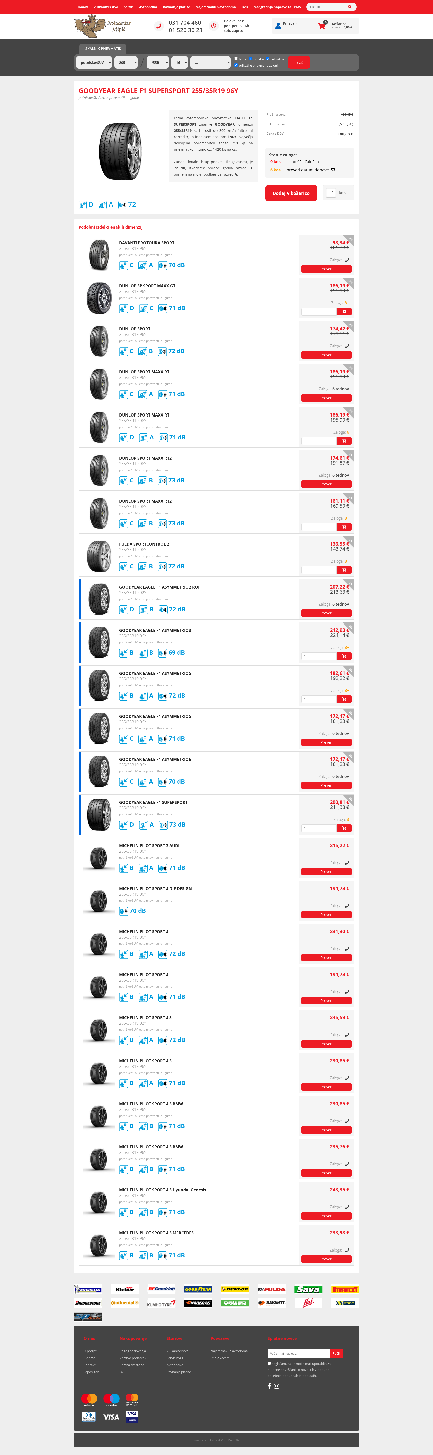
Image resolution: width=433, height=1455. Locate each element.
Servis (128, 7)
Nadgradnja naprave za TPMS (277, 7)
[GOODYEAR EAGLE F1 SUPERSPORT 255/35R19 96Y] (120, 151)
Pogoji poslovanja (133, 1351)
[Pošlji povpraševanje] (326, 269)
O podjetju (91, 1351)
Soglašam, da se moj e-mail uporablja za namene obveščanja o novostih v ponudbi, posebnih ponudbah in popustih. (299, 1369)
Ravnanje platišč (176, 7)
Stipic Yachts (220, 1358)
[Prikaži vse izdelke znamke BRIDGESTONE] (88, 1303)
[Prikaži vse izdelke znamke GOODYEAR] (198, 1289)
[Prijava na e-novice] (336, 1353)
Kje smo (89, 1358)
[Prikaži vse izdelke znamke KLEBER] (125, 1289)
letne (242, 59)
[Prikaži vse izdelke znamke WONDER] (345, 1303)
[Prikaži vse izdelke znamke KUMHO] (162, 1303)
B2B (245, 7)
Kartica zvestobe (132, 1365)
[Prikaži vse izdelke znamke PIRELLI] (345, 1289)
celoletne (277, 59)
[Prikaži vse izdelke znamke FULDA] (272, 1289)
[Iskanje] (352, 7)
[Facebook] (269, 1386)
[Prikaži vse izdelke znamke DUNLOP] (235, 1289)
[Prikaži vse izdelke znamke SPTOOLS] (88, 1317)
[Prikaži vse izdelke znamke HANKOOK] (198, 1303)
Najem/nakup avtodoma (216, 7)
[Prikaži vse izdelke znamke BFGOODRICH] (162, 1289)
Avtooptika (148, 7)
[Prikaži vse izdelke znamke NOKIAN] (235, 1303)
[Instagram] (276, 1386)
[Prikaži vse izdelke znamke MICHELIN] (88, 1289)
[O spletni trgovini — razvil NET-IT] (345, 1441)
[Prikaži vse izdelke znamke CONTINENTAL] (125, 1303)
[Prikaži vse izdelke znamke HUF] (309, 1303)
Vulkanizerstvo (106, 7)
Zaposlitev (91, 1372)
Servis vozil (175, 1358)
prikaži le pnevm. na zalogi (258, 65)
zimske (258, 59)
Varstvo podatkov (133, 1358)
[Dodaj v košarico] (344, 311)
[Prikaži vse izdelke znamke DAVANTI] (272, 1303)
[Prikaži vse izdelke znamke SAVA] (309, 1289)
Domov (82, 7)
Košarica (339, 23)
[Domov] (102, 26)
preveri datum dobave (308, 170)
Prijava (290, 23)
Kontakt (90, 1365)
